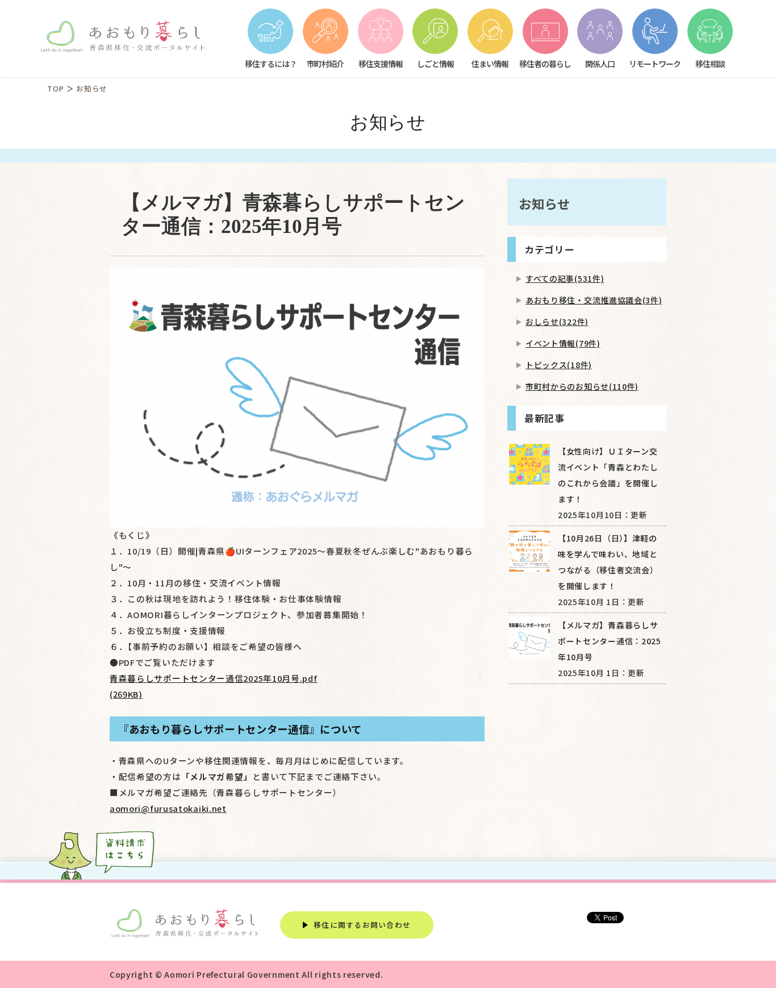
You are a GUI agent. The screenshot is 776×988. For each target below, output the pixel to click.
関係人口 (600, 63)
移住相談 (710, 63)
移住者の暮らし (545, 63)
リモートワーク (655, 63)
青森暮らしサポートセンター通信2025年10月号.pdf (214, 686)
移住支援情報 (380, 63)
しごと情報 (435, 63)
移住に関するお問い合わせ (362, 924)
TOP (55, 88)
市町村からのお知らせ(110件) (582, 386)
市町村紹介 (325, 63)
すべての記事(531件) (564, 278)
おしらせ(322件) (557, 321)
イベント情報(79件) (562, 343)
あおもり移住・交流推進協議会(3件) (593, 300)
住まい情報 (490, 63)
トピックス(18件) (558, 364)
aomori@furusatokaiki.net (168, 808)
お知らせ (91, 88)
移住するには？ (271, 63)
